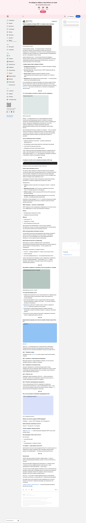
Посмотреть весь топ (67, 254)
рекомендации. (10, 116)
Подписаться (54, 21)
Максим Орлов (29, 20)
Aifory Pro (25, 86)
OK (18, 520)
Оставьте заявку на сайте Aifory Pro (31, 484)
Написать (71, 16)
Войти (78, 16)
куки (13, 520)
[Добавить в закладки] (26, 489)
